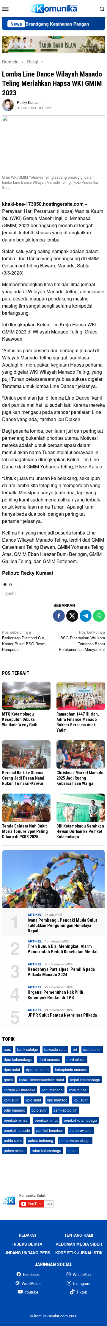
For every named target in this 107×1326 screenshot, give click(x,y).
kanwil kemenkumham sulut (41, 1079)
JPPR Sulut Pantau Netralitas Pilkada (62, 1015)
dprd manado (49, 1059)
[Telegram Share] (86, 616)
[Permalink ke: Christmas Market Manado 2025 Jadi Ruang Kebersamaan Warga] (80, 754)
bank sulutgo (27, 1049)
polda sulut (13, 1140)
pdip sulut (39, 1109)
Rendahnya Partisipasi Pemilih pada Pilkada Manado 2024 (61, 972)
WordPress (31, 1283)
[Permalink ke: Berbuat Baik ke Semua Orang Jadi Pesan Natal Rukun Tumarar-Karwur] (26, 754)
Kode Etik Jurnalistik (79, 1252)
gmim (10, 593)
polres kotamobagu (75, 1140)
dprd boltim (92, 1049)
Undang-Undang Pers (27, 1252)
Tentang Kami (78, 1235)
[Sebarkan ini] (59, 616)
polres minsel (15, 1150)
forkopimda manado (71, 1069)
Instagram (81, 1283)
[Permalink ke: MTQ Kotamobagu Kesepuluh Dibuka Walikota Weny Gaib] (26, 696)
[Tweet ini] (72, 616)
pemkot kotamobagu (80, 1120)
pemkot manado (17, 1130)
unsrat (72, 1150)
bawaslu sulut (55, 1049)
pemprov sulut (81, 1130)
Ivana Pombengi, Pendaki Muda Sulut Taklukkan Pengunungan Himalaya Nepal (62, 925)
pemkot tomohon (49, 1130)
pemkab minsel (16, 1120)
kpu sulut (81, 1099)
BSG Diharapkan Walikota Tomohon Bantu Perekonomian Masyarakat (82, 640)
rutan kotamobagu (46, 1150)
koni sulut (11, 1099)
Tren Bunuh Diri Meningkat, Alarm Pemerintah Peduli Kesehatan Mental (62, 949)
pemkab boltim (65, 1109)
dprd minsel (76, 1059)
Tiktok (81, 1292)
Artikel (35, 914)
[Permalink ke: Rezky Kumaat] (8, 104)
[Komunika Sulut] (53, 8)
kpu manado (57, 1099)
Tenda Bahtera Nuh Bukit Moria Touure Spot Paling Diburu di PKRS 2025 (25, 831)
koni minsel (78, 1089)
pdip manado (14, 1109)
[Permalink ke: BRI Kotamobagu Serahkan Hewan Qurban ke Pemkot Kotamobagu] (80, 808)
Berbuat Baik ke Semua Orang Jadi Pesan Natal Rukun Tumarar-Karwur (23, 778)
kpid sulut (33, 1099)
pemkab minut (46, 1120)
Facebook (31, 1274)
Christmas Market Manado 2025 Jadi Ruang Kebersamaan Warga (79, 778)
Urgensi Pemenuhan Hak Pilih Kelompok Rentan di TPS (55, 995)
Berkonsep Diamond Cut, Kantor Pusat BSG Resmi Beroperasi (24, 640)
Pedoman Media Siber (79, 1244)
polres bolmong (40, 1140)
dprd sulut (12, 1069)
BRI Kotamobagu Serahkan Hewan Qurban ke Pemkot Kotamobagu (80, 831)
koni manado (52, 1089)
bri (75, 1049)
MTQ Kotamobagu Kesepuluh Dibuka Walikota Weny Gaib (19, 719)
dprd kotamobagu (18, 1059)
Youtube (31, 1292)
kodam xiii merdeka (19, 1089)
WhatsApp (82, 1274)
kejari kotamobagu (85, 1079)
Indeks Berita (27, 1244)
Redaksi (27, 1235)
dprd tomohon (37, 1069)
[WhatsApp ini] (99, 616)
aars (7, 1049)
